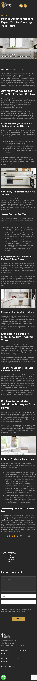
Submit (18, 619)
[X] (6, 666)
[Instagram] (2, 666)
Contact (4, 662)
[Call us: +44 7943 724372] (21, 6)
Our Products (5, 650)
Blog (19, 658)
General (4, 16)
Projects (4, 654)
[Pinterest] (13, 666)
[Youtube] (9, 666)
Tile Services (22, 650)
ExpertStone (5, 69)
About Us (4, 658)
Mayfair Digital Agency (16, 645)
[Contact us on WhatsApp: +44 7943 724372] (25, 6)
